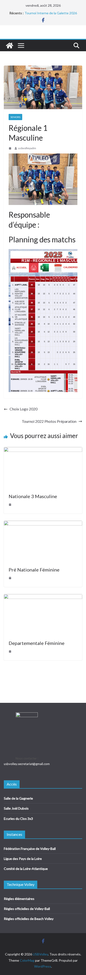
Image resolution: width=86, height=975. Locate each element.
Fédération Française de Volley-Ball (30, 849)
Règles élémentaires (19, 899)
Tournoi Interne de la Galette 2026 (51, 13)
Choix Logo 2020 (24, 409)
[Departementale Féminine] (43, 597)
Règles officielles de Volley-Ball (27, 909)
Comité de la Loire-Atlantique (26, 869)
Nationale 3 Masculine (33, 496)
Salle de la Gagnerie (18, 798)
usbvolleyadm (27, 148)
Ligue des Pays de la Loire (23, 859)
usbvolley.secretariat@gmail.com (27, 764)
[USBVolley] (9, 45)
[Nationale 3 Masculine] (43, 450)
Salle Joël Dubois (16, 808)
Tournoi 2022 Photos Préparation (49, 421)
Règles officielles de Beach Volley (29, 919)
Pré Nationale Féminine (34, 569)
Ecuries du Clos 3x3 (18, 819)
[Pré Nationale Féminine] (43, 524)
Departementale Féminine (36, 643)
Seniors (15, 117)
